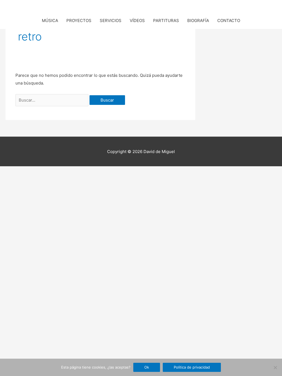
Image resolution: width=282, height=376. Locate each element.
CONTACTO (228, 20)
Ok (146, 367)
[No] (275, 367)
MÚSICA (50, 20)
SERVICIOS (110, 20)
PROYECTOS (78, 20)
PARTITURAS (166, 20)
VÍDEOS (137, 20)
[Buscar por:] (52, 100)
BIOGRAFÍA (198, 20)
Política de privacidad (192, 367)
